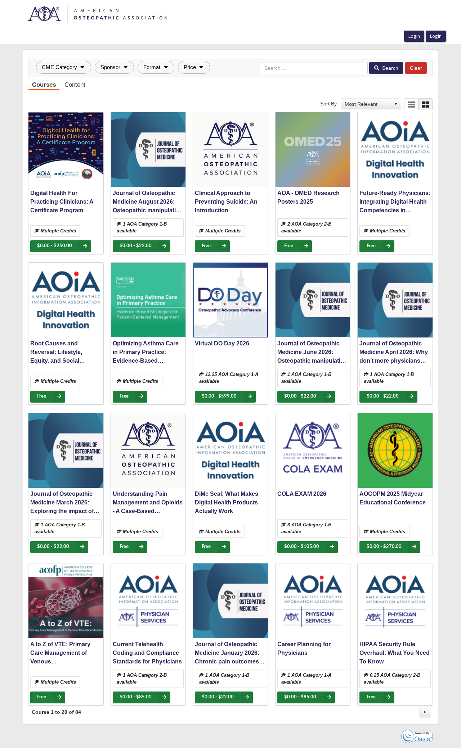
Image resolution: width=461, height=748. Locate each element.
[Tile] (426, 104)
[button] (63, 67)
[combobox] (368, 104)
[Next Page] (425, 712)
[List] (411, 104)
